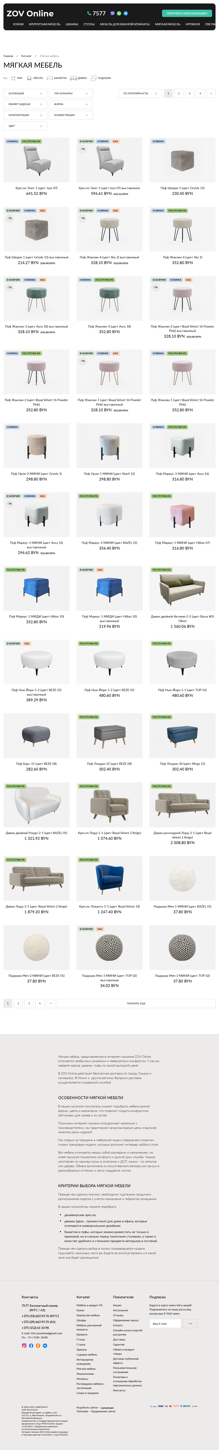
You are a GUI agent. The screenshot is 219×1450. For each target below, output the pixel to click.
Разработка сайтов (87, 1407)
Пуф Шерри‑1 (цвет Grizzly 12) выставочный (36, 257)
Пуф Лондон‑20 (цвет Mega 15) (182, 763)
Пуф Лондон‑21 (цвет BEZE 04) (109, 763)
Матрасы (82, 1378)
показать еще (136, 1003)
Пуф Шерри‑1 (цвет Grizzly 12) (182, 188)
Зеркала (82, 1349)
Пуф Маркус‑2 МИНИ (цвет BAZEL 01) (109, 543)
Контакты (119, 1390)
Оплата (118, 1325)
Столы (89, 24)
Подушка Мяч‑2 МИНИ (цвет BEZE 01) (36, 975)
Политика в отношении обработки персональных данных (127, 1381)
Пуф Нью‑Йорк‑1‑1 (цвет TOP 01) (182, 690)
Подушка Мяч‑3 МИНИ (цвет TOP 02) (182, 975)
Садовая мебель (87, 1354)
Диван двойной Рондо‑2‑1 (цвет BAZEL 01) (36, 833)
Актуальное (120, 1310)
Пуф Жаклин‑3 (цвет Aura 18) (109, 326)
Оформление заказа (125, 1320)
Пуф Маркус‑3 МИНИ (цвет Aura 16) (182, 473)
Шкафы (72, 24)
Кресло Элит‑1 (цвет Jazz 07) (36, 188)
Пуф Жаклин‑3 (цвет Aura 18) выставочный (36, 326)
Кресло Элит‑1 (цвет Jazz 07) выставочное (109, 188)
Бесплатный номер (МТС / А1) (40, 1308)
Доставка (119, 1339)
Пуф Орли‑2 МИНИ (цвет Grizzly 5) (36, 473)
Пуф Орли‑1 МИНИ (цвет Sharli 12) (109, 473)
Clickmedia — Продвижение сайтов (96, 1411)
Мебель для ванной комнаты (125, 24)
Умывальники (85, 1373)
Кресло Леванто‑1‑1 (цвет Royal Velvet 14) (109, 906)
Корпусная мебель (44, 24)
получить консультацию (187, 13)
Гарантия (118, 1344)
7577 (99, 13)
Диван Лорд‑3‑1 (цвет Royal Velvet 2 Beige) (36, 906)
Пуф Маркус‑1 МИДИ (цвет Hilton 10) (36, 616)
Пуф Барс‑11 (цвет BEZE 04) (36, 763)
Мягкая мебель (167, 24)
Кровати (193, 24)
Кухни (18, 24)
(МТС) (40, 1316)
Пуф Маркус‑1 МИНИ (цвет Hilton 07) (182, 543)
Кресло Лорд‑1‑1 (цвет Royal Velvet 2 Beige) (109, 833)
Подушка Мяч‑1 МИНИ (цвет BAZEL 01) (182, 906)
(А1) (38, 1322)
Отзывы (118, 1315)
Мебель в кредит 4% (90, 1305)
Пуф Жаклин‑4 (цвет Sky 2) (182, 257)
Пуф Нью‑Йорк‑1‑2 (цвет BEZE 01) (109, 690)
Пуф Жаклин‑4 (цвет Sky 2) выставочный (109, 257)
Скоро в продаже (88, 1392)
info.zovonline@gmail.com (46, 1333)
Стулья (81, 1344)
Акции (117, 1305)
